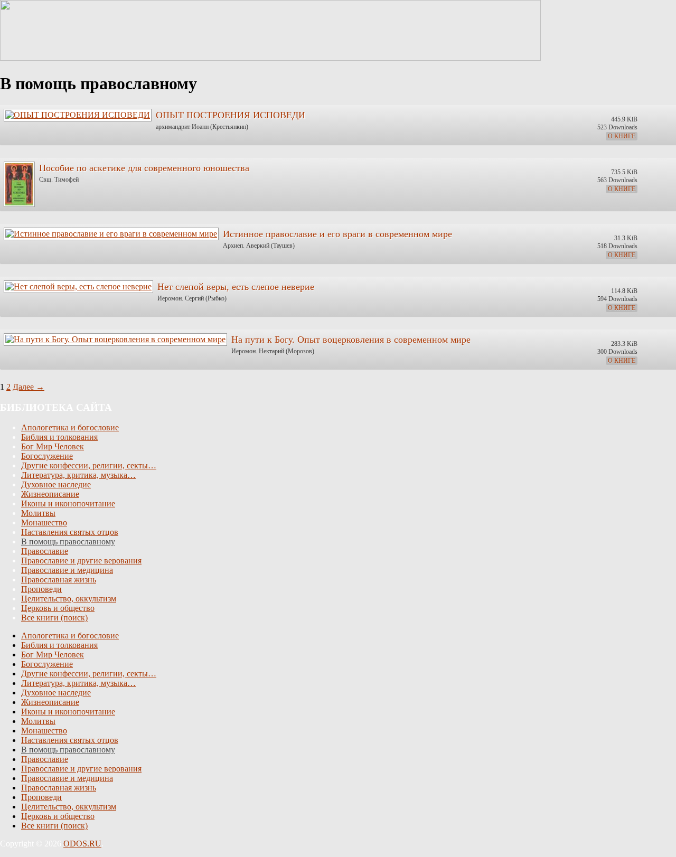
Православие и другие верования (81, 560)
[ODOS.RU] (270, 57)
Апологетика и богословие (70, 427)
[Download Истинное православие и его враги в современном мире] (111, 231)
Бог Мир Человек (52, 446)
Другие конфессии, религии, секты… (88, 465)
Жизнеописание (50, 493)
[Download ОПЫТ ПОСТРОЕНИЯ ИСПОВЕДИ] (77, 112)
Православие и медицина (67, 570)
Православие (44, 551)
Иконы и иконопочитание (68, 503)
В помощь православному (68, 541)
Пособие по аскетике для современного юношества (144, 168)
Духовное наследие (56, 484)
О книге (621, 136)
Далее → (28, 386)
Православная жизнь (58, 579)
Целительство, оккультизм (68, 598)
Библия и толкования (59, 436)
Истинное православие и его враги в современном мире (337, 234)
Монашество (44, 522)
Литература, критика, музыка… (78, 474)
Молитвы (38, 512)
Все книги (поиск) (54, 617)
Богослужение (47, 455)
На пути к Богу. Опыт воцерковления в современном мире (351, 339)
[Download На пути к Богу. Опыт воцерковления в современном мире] (115, 336)
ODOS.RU (82, 843)
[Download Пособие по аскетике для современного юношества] (19, 181)
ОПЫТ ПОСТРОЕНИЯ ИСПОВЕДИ (230, 115)
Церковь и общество (58, 608)
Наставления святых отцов (69, 532)
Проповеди (41, 589)
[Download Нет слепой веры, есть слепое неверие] (78, 283)
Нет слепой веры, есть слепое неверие (235, 286)
